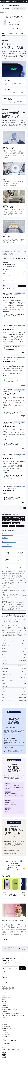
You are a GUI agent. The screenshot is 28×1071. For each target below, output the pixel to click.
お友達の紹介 (5, 1024)
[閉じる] (26, 1)
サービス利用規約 (6, 1043)
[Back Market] (14, 5)
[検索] (13, 8)
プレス (3, 984)
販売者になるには (6, 1034)
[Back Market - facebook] (10, 988)
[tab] (3, 33)
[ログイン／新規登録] (21, 5)
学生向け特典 (5, 1032)
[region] (14, 888)
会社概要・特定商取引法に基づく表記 (10, 1049)
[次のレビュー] (24, 508)
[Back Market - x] (13, 988)
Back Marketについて (7, 980)
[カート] (24, 5)
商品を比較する (5, 1007)
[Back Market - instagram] (3, 988)
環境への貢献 (5, 982)
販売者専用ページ (6, 1036)
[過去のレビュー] (21, 508)
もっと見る (6, 311)
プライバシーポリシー (7, 1045)
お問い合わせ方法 (6, 997)
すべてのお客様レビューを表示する (10, 1009)
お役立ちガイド (5, 1003)
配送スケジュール (6, 999)
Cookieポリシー (6, 1047)
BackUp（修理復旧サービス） (9, 1028)
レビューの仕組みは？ (8, 280)
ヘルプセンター (5, 995)
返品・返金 (4, 1001)
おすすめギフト (5, 1005)
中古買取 (4, 1030)
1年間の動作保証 (6, 1026)
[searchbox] (20, 8)
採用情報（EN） (6, 986)
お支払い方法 (5, 1011)
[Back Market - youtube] (6, 988)
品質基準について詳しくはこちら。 (14, 636)
